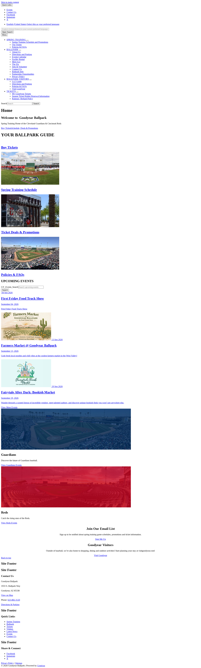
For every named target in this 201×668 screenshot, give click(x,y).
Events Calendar (19, 57)
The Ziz (15, 64)
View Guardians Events (11, 465)
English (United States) (33, 24)
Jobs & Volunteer (19, 67)
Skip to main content (10, 2)
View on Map (7, 595)
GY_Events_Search (9, 287)
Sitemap (18, 663)
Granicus (41, 665)
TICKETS (11, 91)
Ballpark (10, 624)
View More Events (9, 407)
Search (4, 103)
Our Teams (17, 44)
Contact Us (17, 69)
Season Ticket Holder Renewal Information (30, 96)
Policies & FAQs (19, 47)
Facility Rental (18, 59)
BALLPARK (12, 49)
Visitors (10, 629)
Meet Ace (16, 62)
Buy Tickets (6, 128)
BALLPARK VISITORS (18, 79)
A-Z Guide (17, 81)
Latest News (12, 631)
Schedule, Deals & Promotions (24, 128)
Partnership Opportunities (23, 74)
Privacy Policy (18, 76)
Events (9, 634)
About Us (16, 52)
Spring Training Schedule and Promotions (30, 42)
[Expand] (27, 40)
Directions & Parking (10, 604)
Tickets (10, 626)
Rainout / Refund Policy (22, 99)
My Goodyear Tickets (21, 94)
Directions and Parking (22, 54)
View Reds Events (9, 523)
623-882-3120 (14, 600)
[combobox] (25, 29)
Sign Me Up (100, 539)
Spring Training (13, 621)
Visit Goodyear (18, 89)
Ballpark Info (18, 71)
